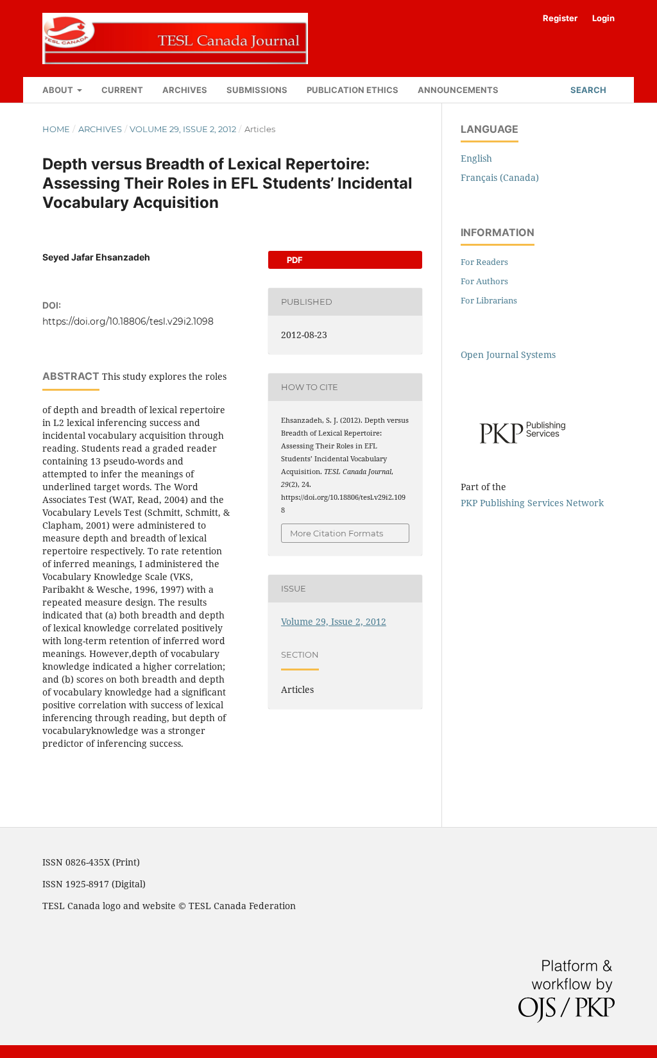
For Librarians (489, 300)
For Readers (484, 262)
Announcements (458, 90)
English (476, 158)
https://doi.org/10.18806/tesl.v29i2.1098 (128, 321)
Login (603, 18)
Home (56, 129)
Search (587, 90)
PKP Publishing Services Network (532, 503)
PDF (294, 260)
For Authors (484, 281)
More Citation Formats (336, 533)
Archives (184, 90)
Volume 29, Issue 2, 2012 (183, 129)
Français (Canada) (500, 177)
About (58, 90)
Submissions (256, 90)
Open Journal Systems (508, 354)
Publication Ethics (352, 90)
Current (122, 90)
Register (560, 18)
